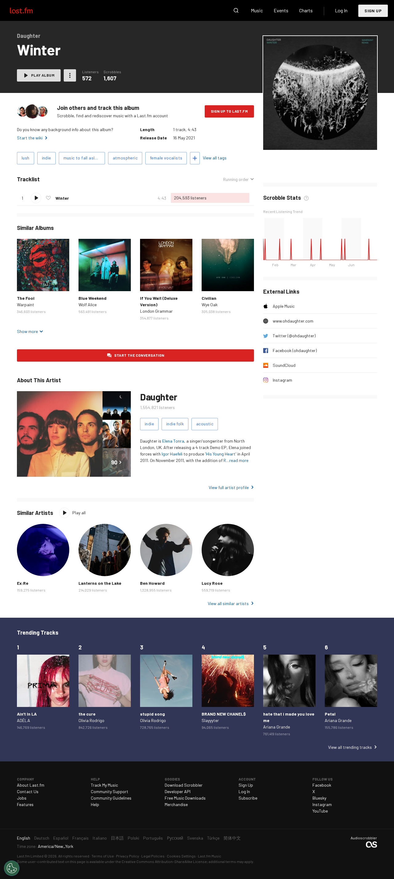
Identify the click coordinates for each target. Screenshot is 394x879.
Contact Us (27, 791)
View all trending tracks (350, 747)
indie (46, 157)
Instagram (282, 380)
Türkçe (213, 838)
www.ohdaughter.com (293, 320)
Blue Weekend (92, 298)
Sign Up (373, 10)
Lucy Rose (212, 583)
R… (226, 460)
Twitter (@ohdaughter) (294, 335)
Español (60, 838)
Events (281, 10)
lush (26, 157)
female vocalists (166, 157)
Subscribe (248, 798)
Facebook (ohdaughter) (295, 350)
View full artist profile (229, 487)
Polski (133, 838)
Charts (306, 10)
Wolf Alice (87, 304)
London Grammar (156, 311)
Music (257, 10)
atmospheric (125, 157)
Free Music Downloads (185, 798)
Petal (330, 713)
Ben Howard (152, 583)
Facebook (321, 785)
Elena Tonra (173, 441)
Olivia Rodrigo (91, 720)
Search (236, 10)
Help (95, 804)
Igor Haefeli (172, 453)
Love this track (48, 198)
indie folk (175, 423)
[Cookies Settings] (11, 868)
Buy (26, 282)
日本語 (117, 838)
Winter (62, 198)
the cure (86, 713)
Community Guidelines (111, 798)
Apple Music (284, 306)
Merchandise (176, 804)
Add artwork (299, 141)
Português (153, 838)
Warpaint (25, 304)
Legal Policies (153, 856)
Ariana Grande (276, 726)
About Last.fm (30, 785)
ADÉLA (23, 720)
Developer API (178, 791)
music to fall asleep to (84, 157)
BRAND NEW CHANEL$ (224, 713)
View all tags (215, 157)
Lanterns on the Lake (99, 583)
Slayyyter (210, 720)
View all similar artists (228, 603)
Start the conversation (139, 355)
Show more (27, 331)
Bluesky (319, 798)
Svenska (195, 838)
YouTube (320, 810)
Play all (79, 512)
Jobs (21, 798)
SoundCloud (284, 365)
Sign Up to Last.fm (229, 111)
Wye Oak (210, 304)
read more (238, 460)
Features (25, 804)
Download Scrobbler (184, 785)
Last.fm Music (209, 856)
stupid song (152, 713)
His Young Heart (220, 453)
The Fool (25, 298)
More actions (70, 75)
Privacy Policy (127, 856)
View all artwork (333, 141)
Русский (175, 838)
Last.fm (28, 10)
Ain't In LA (27, 713)
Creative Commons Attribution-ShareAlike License (164, 861)
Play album (42, 75)
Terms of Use (102, 856)
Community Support (109, 791)
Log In (341, 10)
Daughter (158, 396)
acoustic (204, 423)
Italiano (100, 838)
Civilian (209, 298)
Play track (36, 198)
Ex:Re (22, 583)
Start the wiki (29, 137)
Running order (236, 179)
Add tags (195, 158)
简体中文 (232, 838)
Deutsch (41, 838)
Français (80, 838)
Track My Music (104, 785)
